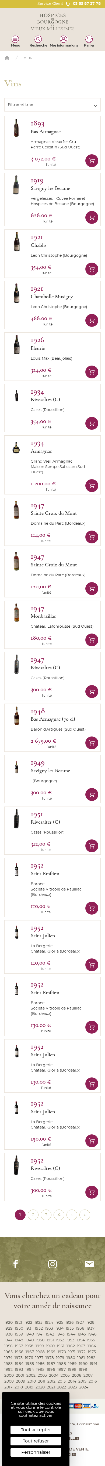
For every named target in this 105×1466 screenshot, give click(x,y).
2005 (65, 1375)
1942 (50, 1334)
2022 (61, 1387)
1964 (92, 1346)
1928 (90, 1323)
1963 (81, 1346)
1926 (69, 1323)
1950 (40, 1340)
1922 (28, 1323)
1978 (50, 1358)
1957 (19, 1346)
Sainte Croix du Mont (54, 513)
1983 (8, 1364)
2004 (53, 1375)
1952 (60, 1340)
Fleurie (38, 348)
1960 (50, 1346)
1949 (29, 1340)
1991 (93, 1364)
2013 (62, 1381)
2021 (51, 1387)
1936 (80, 1328)
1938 (8, 1334)
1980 (70, 1358)
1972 (82, 1352)
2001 (20, 1375)
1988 (61, 1364)
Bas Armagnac (46, 131)
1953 (70, 1340)
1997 (61, 1370)
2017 (8, 1387)
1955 (91, 1340)
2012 (51, 1381)
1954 (80, 1340)
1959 (40, 1346)
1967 (30, 1352)
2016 (93, 1381)
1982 (91, 1358)
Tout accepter (36, 1430)
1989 (72, 1364)
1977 (39, 1358)
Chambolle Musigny (52, 296)
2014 (72, 1381)
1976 (29, 1358)
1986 (40, 1364)
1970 (62, 1352)
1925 (59, 1323)
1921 (18, 1323)
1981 (81, 1358)
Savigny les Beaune (50, 188)
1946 (92, 1334)
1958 (29, 1346)
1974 (8, 1358)
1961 (60, 1346)
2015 (82, 1381)
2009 (20, 1381)
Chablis (39, 245)
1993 (19, 1370)
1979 (60, 1358)
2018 (19, 1387)
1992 (8, 1370)
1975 (19, 1358)
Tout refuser (36, 1441)
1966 (19, 1352)
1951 (50, 1340)
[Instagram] (52, 1264)
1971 (71, 1352)
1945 (82, 1334)
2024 (83, 1387)
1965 (8, 1352)
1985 (30, 1364)
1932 (39, 1328)
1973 (92, 1352)
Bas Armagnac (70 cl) (53, 719)
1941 (40, 1334)
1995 (40, 1370)
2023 (72, 1387)
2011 (41, 1381)
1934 (59, 1328)
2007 (88, 1375)
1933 (49, 1328)
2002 (31, 1375)
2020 (40, 1387)
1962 (70, 1346)
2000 (9, 1375)
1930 (19, 1328)
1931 (29, 1328)
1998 (72, 1370)
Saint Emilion (45, 873)
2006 (76, 1375)
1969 (51, 1352)
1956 (8, 1346)
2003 (42, 1375)
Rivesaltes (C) (45, 399)
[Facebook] (15, 1264)
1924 (49, 1323)
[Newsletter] (89, 1264)
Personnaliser (35, 1452)
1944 (71, 1334)
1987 (51, 1364)
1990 (83, 1364)
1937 (90, 1328)
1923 (38, 1323)
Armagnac (41, 451)
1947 (8, 1340)
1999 (83, 1370)
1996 (51, 1370)
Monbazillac (43, 616)
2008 (9, 1381)
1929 (8, 1328)
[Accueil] (7, 57)
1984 (19, 1364)
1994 (29, 1370)
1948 (19, 1340)
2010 (31, 1381)
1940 (29, 1334)
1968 (40, 1352)
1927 (80, 1323)
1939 (19, 1334)
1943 (60, 1334)
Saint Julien (43, 935)
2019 (29, 1387)
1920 (8, 1323)
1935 (70, 1328)
